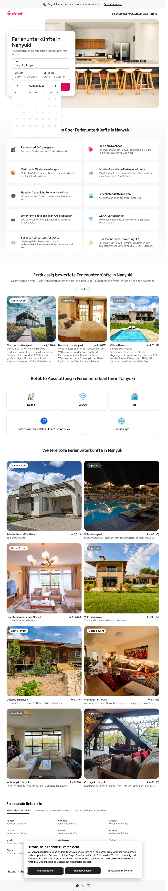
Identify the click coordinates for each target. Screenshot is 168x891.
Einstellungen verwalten (120, 870)
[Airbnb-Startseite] (15, 14)
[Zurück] (76, 289)
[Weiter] (89, 289)
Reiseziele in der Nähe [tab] (18, 810)
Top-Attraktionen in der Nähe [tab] (90, 810)
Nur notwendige (83, 870)
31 (17, 132)
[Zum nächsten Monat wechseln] (55, 86)
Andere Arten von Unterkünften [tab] (52, 810)
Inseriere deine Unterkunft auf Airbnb (134, 13)
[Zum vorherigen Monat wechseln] (18, 86)
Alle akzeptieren (45, 870)
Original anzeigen (113, 4)
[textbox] (26, 77)
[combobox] (41, 65)
